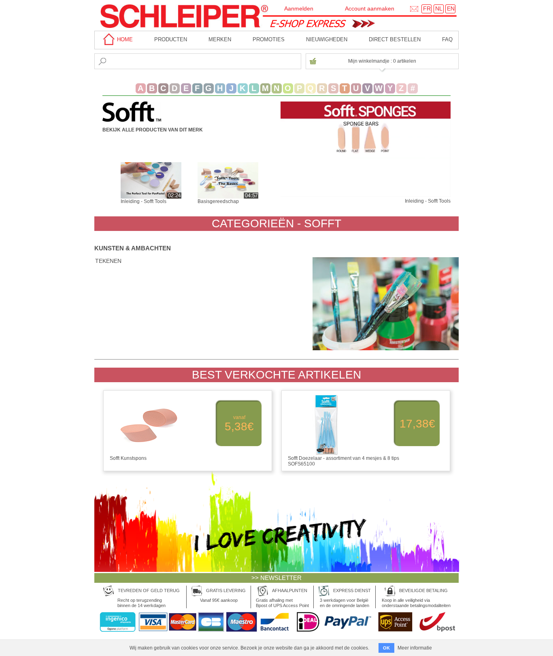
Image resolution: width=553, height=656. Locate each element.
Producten (170, 39)
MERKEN (219, 39)
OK (386, 647)
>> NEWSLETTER (276, 577)
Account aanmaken (369, 8)
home (124, 39)
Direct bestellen (395, 39)
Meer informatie (415, 648)
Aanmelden (298, 8)
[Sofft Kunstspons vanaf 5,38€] (188, 464)
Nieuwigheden (326, 39)
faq (447, 39)
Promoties (269, 39)
